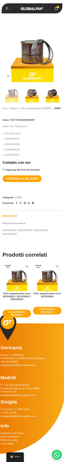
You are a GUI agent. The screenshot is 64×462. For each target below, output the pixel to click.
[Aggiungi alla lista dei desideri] (27, 267)
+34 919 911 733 (8, 391)
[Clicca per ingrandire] (8, 76)
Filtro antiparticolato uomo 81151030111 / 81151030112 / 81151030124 (17, 296)
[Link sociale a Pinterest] (25, 203)
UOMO (57, 108)
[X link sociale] (20, 203)
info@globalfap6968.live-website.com (18, 365)
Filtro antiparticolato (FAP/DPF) (36, 108)
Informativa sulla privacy (12, 433)
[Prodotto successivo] (60, 113)
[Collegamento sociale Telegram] (33, 203)
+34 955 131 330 (8, 412)
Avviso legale (6, 443)
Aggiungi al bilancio (22, 178)
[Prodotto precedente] (53, 113)
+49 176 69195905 (9, 361)
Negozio (15, 108)
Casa (5, 108)
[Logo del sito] (32, 8)
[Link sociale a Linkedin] (29, 203)
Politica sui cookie (9, 440)
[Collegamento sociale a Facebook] (16, 203)
